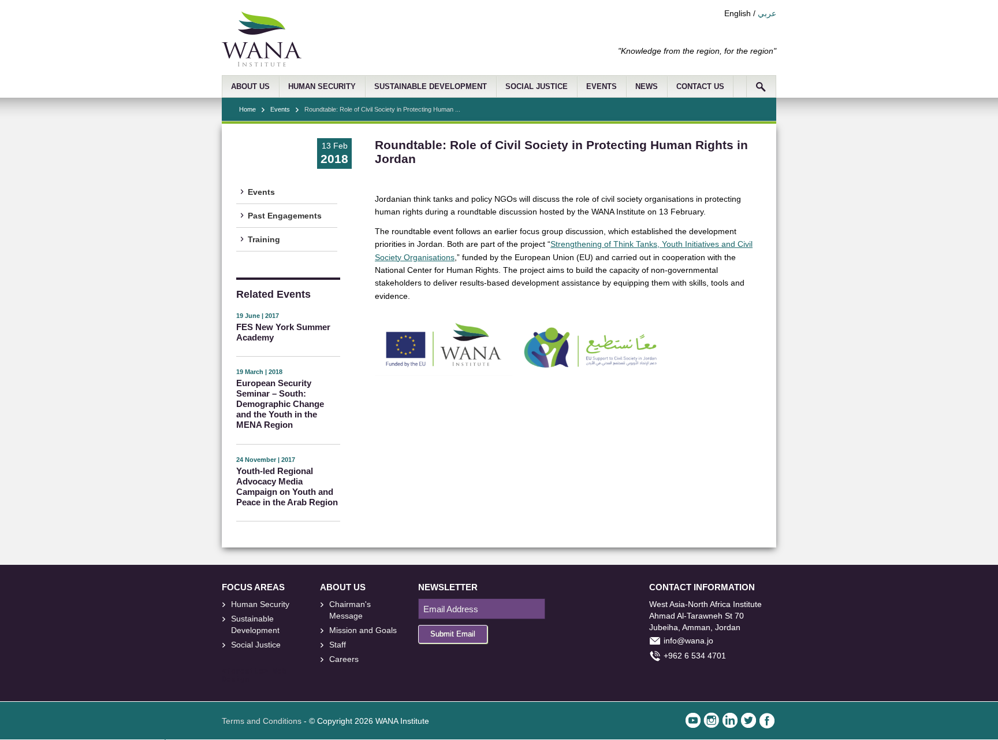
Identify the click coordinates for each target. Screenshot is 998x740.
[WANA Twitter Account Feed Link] (748, 720)
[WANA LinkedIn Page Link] (730, 720)
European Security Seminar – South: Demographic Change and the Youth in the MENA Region (280, 404)
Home (247, 109)
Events (280, 109)
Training (264, 239)
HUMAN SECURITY (322, 87)
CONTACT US (700, 87)
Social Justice (256, 644)
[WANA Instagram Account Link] (711, 720)
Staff (337, 644)
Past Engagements (285, 215)
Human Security (260, 604)
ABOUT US (250, 87)
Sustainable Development (255, 624)
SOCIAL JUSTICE (536, 87)
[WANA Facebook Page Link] (767, 720)
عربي (767, 13)
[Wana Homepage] (261, 63)
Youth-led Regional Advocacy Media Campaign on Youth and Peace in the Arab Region (287, 486)
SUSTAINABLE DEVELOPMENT (430, 87)
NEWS (646, 87)
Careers (344, 659)
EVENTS (601, 87)
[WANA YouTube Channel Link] (693, 720)
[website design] (270, 672)
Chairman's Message (350, 610)
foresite (244, 672)
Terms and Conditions (261, 721)
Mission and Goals (363, 630)
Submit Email (452, 634)
